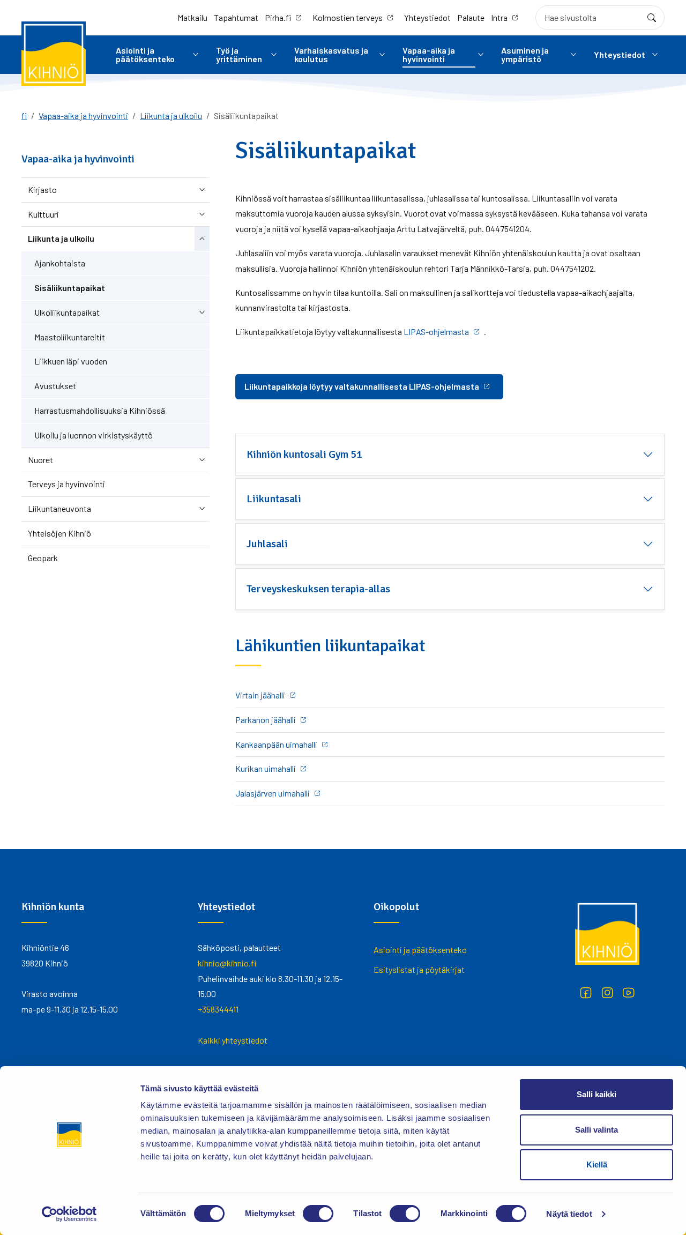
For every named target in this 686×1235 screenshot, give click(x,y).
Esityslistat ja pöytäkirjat (419, 969)
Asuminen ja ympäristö (525, 54)
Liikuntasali (274, 498)
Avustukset (55, 386)
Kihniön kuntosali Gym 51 (304, 454)
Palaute (470, 17)
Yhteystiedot (427, 17)
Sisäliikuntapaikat (69, 287)
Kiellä (596, 1164)
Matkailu (192, 17)
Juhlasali (267, 543)
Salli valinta (596, 1129)
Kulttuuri (43, 214)
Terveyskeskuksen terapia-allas (318, 589)
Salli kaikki (596, 1094)
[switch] (318, 1213)
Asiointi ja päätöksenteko (145, 54)
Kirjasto (42, 189)
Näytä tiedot (569, 1213)
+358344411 (218, 1009)
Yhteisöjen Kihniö (59, 533)
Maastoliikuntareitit (69, 337)
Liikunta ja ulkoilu (171, 115)
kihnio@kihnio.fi (227, 963)
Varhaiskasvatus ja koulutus (331, 54)
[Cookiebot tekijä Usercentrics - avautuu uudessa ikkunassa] (69, 1214)
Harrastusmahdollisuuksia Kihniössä (99, 410)
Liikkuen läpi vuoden (70, 361)
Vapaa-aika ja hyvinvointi (428, 54)
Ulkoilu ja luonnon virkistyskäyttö (93, 435)
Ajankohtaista (59, 263)
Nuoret (40, 460)
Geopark (43, 558)
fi (24, 115)
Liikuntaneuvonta (59, 508)
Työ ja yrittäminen (239, 54)
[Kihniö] (53, 53)
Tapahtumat (236, 17)
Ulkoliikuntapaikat (67, 312)
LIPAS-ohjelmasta (436, 331)
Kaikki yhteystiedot (232, 1040)
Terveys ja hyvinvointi (66, 484)
